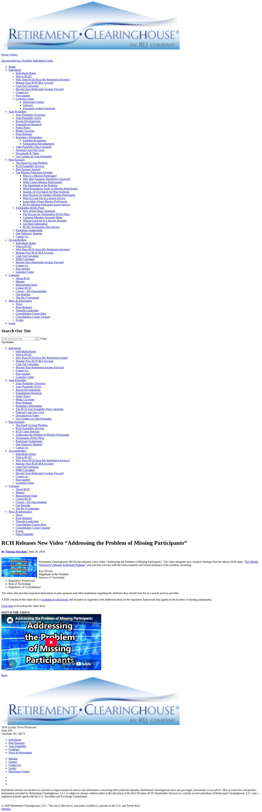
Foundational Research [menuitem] (29, 124)
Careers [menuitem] (13, 761)
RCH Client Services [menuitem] (27, 431)
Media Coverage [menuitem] (25, 130)
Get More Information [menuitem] (35, 223)
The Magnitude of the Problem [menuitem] (40, 185)
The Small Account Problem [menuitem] (32, 162)
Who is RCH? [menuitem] (24, 76)
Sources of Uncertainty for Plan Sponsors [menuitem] (46, 191)
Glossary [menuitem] (28, 105)
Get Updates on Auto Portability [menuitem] (34, 156)
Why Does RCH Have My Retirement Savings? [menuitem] (43, 79)
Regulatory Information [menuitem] (29, 137)
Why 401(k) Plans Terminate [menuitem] (39, 211)
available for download (55, 599)
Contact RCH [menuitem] (23, 287)
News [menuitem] (19, 304)
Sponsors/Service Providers (16, 60)
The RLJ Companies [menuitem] (27, 297)
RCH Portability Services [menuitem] (30, 166)
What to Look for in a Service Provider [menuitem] (45, 220)
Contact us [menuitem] (22, 476)
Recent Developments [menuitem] (28, 121)
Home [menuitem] (12, 66)
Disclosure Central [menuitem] (33, 102)
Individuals (39, 60)
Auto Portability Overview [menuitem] (31, 114)
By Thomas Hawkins (14, 551)
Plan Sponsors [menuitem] (17, 159)
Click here (7, 605)
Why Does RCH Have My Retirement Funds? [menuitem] (42, 357)
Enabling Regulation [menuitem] (34, 140)
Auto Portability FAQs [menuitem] (28, 118)
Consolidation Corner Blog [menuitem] (31, 313)
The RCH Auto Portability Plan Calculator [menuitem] (39, 409)
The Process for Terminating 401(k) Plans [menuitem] (46, 214)
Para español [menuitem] (23, 95)
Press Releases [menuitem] (24, 134)
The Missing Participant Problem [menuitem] (34, 172)
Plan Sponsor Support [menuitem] (28, 169)
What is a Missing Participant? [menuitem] (40, 175)
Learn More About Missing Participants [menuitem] (45, 201)
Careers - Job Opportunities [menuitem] (31, 291)
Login (49, 60)
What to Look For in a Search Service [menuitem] (44, 198)
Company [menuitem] (14, 275)
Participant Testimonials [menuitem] (29, 230)
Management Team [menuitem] (26, 284)
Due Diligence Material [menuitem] (29, 233)
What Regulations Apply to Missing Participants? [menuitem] (50, 188)
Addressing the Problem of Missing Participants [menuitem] (42, 434)
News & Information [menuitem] (20, 300)
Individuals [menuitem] (15, 69)
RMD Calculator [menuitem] (25, 259)
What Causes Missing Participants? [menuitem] (42, 182)
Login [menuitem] (12, 323)
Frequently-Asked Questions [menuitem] (39, 108)
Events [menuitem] (19, 320)
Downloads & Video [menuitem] (27, 153)
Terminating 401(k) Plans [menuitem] (30, 207)
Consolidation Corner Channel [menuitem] (33, 316)
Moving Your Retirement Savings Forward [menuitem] (40, 89)
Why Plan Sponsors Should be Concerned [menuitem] (46, 178)
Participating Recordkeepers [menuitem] (38, 143)
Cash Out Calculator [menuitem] (27, 85)
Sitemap (6, 808)
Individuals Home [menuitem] (26, 73)
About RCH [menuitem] (23, 278)
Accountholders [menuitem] (17, 239)
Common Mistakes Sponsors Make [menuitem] (42, 217)
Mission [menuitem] (20, 281)
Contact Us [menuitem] (22, 92)
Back (4, 675)
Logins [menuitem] (12, 768)
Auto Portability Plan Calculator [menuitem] (34, 146)
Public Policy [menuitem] (23, 127)
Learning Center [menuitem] (25, 98)
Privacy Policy (9, 54)
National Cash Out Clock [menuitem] (30, 150)
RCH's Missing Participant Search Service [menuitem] (46, 204)
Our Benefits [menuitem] (23, 294)
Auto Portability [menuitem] (18, 111)
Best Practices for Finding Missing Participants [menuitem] (49, 194)
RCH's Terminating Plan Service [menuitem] (41, 227)
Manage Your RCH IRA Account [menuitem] (34, 82)
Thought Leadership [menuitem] (27, 310)
